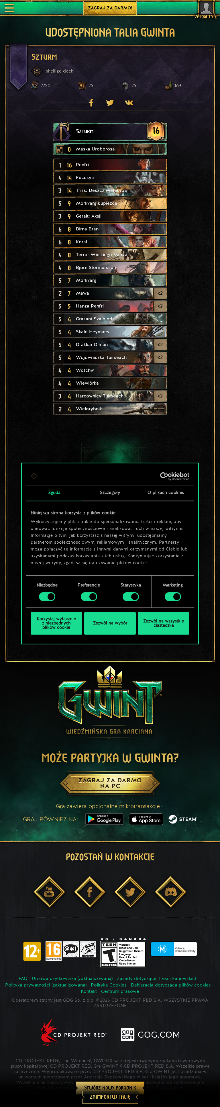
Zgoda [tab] (54, 493)
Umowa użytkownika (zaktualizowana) (72, 979)
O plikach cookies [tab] (166, 493)
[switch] (89, 596)
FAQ (23, 979)
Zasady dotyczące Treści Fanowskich (157, 979)
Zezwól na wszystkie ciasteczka (163, 623)
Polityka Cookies (109, 985)
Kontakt (89, 991)
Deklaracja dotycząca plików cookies (171, 985)
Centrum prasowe (120, 991)
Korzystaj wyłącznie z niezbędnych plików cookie (56, 623)
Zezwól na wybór (110, 623)
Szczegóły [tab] (110, 493)
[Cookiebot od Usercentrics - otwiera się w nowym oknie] (164, 476)
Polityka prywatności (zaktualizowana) (46, 985)
